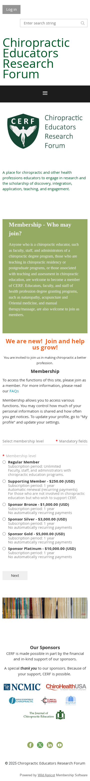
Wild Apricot (46, 775)
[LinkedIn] (50, 745)
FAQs (14, 390)
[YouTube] (59, 745)
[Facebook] (30, 745)
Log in (11, 9)
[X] (40, 745)
